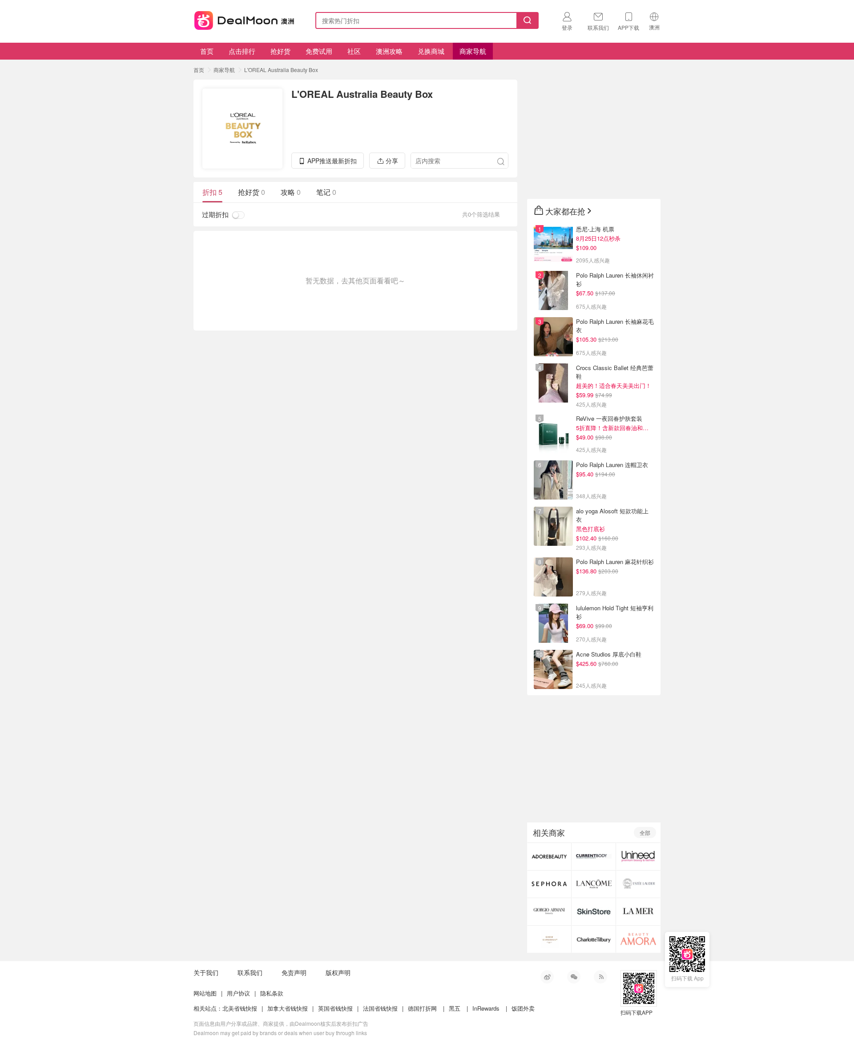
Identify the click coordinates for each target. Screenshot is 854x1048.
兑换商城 (431, 51)
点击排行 (242, 51)
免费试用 (319, 51)
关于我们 (205, 972)
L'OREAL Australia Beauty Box (281, 69)
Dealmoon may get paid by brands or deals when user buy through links (280, 1032)
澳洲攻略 (389, 51)
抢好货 (280, 51)
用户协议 (238, 993)
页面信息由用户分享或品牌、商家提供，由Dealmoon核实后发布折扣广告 (280, 1023)
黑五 (454, 1008)
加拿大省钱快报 (287, 1008)
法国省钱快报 (380, 1008)
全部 (645, 832)
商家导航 (472, 51)
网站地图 (205, 993)
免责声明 (294, 972)
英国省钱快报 (335, 1008)
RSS (600, 977)
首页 (207, 51)
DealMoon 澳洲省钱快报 (245, 19)
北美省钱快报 (239, 1008)
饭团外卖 (523, 1008)
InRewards (486, 1008)
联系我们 (250, 972)
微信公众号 (573, 977)
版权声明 (338, 972)
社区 (354, 51)
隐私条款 (271, 993)
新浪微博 (547, 977)
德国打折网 (422, 1008)
